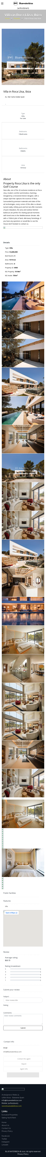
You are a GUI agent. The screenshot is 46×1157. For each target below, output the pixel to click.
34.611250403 (23, 8)
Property (17, 18)
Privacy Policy (7, 1131)
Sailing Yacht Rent (9, 1118)
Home (7, 18)
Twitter (4, 1139)
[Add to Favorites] (5, 103)
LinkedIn (5, 1145)
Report (23, 1064)
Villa (6, 906)
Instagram (5, 1142)
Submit (23, 1028)
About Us (5, 1125)
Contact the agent (23, 1059)
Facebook (6, 1136)
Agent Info (24, 1069)
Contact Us (6, 1128)
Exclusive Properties (10, 1115)
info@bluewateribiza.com (12, 1052)
